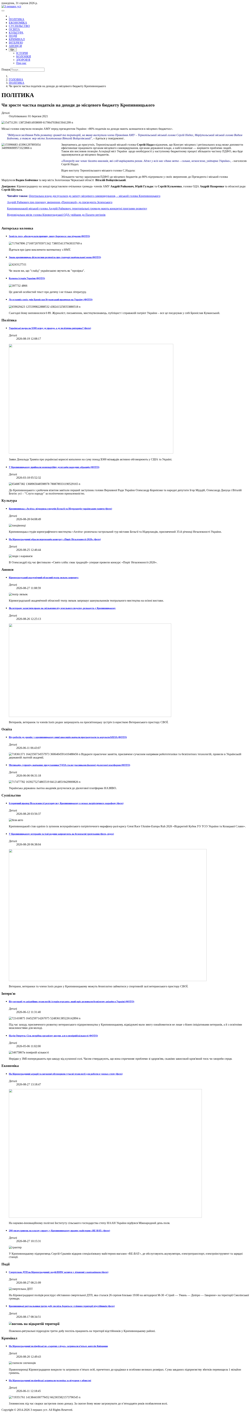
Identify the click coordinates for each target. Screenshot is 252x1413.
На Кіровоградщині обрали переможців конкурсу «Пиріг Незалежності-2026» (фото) (55, 539)
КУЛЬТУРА (16, 32)
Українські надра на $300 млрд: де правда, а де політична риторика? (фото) (50, 328)
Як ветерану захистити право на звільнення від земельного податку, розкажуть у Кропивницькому (62, 608)
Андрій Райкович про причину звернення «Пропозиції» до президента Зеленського (59, 202)
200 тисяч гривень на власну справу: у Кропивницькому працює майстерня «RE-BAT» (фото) (59, 1230)
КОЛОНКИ (23, 56)
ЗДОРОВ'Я (23, 59)
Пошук (5, 69)
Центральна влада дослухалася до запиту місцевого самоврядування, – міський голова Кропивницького (94, 196)
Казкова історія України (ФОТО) (27, 278)
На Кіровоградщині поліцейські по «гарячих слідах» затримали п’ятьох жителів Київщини (58, 1346)
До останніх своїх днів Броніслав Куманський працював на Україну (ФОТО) (50, 299)
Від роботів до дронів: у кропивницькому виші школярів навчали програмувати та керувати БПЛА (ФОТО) (68, 737)
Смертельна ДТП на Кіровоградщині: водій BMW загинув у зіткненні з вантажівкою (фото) (58, 1272)
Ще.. (12, 49)
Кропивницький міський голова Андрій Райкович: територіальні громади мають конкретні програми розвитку (77, 208)
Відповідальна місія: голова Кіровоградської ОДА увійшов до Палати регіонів (56, 214)
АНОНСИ (15, 45)
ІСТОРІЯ (22, 53)
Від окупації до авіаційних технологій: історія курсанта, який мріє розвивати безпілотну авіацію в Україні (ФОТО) (71, 1001)
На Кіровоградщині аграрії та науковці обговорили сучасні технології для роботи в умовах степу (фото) (65, 1073)
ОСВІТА (14, 29)
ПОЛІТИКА (16, 19)
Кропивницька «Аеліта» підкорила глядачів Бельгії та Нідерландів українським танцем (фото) (60, 508)
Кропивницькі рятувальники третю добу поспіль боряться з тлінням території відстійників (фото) (62, 1306)
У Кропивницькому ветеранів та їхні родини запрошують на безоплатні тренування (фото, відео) (61, 833)
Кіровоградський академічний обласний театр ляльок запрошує (44, 577)
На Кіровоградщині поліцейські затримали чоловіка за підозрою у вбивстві (50, 1380)
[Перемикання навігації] (2, 10)
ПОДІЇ (13, 35)
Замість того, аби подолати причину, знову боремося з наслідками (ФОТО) (49, 236)
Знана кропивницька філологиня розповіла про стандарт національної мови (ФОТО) (55, 257)
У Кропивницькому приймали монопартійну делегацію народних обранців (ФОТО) (54, 467)
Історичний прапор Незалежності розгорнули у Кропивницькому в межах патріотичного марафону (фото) (66, 803)
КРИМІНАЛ (17, 39)
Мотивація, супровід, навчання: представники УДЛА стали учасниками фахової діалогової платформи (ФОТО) (69, 765)
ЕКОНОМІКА (18, 22)
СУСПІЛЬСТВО (19, 26)
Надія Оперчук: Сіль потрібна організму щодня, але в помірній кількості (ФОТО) (53, 1035)
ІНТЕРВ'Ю (16, 42)
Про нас (21, 63)
